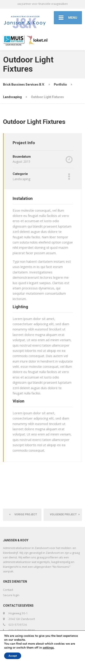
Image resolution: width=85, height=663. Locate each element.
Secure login (11, 595)
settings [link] (48, 648)
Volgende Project (64, 514)
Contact (8, 590)
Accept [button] (12, 656)
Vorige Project (24, 514)
